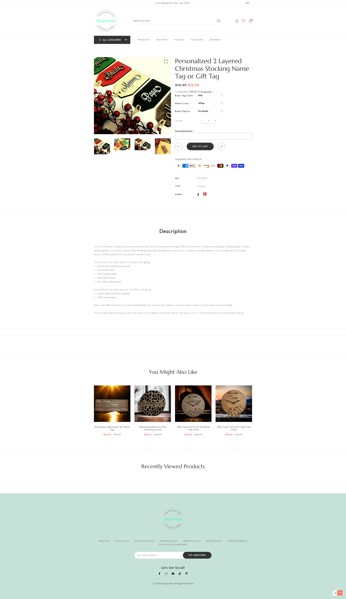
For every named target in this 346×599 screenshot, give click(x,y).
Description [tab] (173, 231)
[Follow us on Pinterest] (205, 194)
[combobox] (177, 20)
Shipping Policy (169, 541)
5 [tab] (128, 127)
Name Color (182, 103)
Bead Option (182, 111)
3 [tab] (122, 127)
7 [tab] (134, 127)
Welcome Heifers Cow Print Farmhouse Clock (153, 428)
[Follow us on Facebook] (198, 194)
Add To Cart (200, 146)
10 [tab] (143, 127)
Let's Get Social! (144, 541)
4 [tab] (125, 127)
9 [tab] (140, 127)
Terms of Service (237, 541)
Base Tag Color (184, 96)
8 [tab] (137, 127)
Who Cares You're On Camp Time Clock (234, 428)
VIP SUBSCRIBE (197, 555)
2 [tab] (119, 127)
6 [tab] (131, 127)
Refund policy (214, 541)
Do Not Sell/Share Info (173, 544)
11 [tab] (146, 127)
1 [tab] (116, 127)
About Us (104, 541)
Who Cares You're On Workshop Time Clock (193, 428)
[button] (213, 91)
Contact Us (122, 541)
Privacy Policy (192, 541)
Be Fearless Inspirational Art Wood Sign (112, 428)
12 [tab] (149, 127)
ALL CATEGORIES (112, 39)
